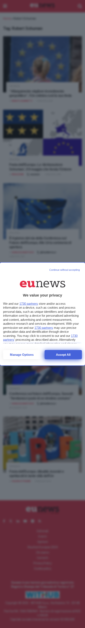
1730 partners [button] (28, 303)
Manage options (22, 354)
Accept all (63, 354)
